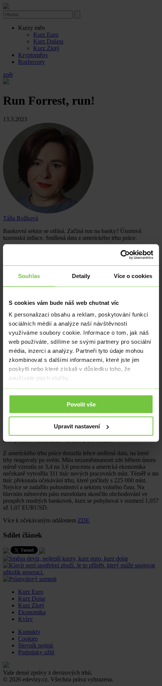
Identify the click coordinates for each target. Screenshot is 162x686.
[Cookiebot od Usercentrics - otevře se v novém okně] (120, 255)
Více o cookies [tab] (133, 275)
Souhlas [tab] (29, 275)
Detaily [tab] (81, 275)
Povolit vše (81, 404)
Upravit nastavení (77, 426)
